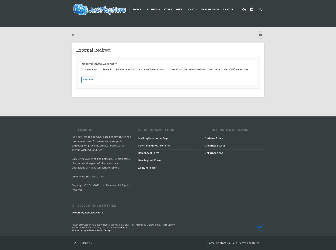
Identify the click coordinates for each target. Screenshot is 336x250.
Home (137, 9)
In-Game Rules (214, 138)
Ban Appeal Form (148, 153)
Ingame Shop (210, 9)
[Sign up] (253, 9)
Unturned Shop (214, 153)
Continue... (89, 79)
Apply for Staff (147, 167)
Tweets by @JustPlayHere (87, 212)
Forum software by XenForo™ (100, 225)
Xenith (86, 243)
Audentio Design (102, 230)
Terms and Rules (249, 243)
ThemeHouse (120, 227)
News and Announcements (154, 145)
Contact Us (223, 243)
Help (234, 243)
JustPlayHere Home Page (153, 138)
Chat (191, 9)
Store (167, 9)
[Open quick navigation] (260, 35)
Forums (152, 9)
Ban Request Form (149, 160)
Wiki (179, 9)
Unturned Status (215, 145)
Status (228, 9)
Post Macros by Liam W (153, 225)
